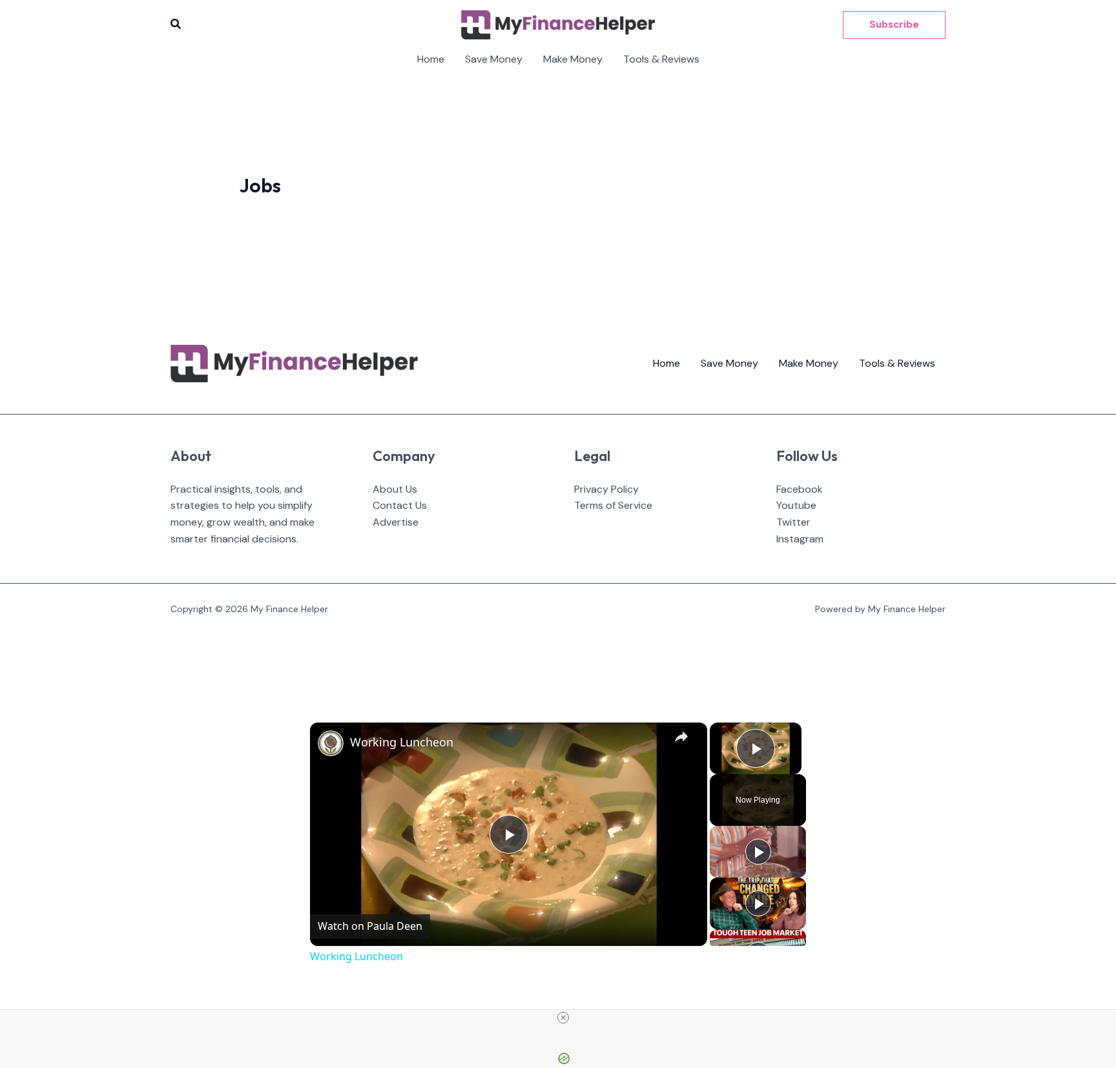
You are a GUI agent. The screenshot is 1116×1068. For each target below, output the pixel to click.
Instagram (799, 539)
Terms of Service (613, 505)
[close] (563, 1017)
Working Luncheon (401, 742)
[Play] (758, 852)
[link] (331, 743)
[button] (176, 25)
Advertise (395, 522)
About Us (395, 489)
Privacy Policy (606, 489)
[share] (681, 736)
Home (430, 59)
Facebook (799, 489)
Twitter (793, 522)
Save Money (493, 59)
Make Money (573, 59)
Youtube (796, 505)
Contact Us (400, 505)
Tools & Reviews (661, 59)
